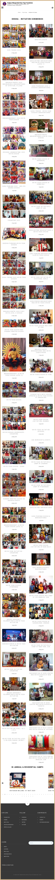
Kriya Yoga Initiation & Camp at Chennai (41, 462)
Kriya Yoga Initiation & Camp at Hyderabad (41, 486)
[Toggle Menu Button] (2, 7)
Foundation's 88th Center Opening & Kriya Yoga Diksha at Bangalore (41, 396)
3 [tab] (7, 794)
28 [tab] (28, 796)
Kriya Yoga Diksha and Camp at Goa (41, 326)
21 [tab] (45, 794)
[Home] (4, 3)
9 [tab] (20, 794)
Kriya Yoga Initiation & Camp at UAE (41, 207)
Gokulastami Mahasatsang (41, 507)
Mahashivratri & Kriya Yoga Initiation (14, 644)
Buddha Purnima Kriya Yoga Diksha (14, 244)
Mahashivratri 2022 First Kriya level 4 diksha (14, 312)
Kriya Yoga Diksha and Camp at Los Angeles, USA (41, 596)
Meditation (6, 856)
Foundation (7, 817)
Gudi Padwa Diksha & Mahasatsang (41, 568)
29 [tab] (30, 796)
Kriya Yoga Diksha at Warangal (41, 159)
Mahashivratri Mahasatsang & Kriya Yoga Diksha (41, 136)
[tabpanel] (27, 783)
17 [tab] (37, 794)
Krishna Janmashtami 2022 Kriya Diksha (14, 153)
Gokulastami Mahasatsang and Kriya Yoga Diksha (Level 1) (41, 62)
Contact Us (42, 817)
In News (5, 819)
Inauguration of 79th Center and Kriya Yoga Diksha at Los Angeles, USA (41, 758)
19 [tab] (41, 794)
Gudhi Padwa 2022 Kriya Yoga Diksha (14, 278)
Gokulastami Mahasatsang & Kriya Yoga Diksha (41, 230)
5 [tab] (11, 794)
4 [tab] (9, 794)
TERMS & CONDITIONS (7, 865)
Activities (6, 849)
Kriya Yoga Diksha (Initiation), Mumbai (41, 420)
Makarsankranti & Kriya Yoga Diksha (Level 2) (14, 374)
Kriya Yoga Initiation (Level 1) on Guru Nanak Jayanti (14, 739)
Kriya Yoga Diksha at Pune (41, 374)
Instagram (24, 819)
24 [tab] (52, 794)
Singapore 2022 (14, 220)
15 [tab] (33, 794)
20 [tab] (43, 794)
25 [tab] (22, 796)
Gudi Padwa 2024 (14, 50)
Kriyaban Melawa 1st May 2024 (22, 790)
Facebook (24, 817)
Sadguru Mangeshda (8, 824)
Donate (41, 819)
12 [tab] (26, 794)
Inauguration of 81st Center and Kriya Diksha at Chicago (41, 728)
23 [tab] (50, 794)
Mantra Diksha (41, 39)
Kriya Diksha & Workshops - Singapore (14, 433)
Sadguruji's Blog (8, 854)
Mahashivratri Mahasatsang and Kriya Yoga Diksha (41, 351)
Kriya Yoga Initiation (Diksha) (41, 430)
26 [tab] (24, 796)
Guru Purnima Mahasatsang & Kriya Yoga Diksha (41, 254)
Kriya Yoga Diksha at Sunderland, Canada (41, 622)
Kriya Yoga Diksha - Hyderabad (14, 586)
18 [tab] (39, 794)
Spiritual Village (7, 827)
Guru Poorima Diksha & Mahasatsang (41, 517)
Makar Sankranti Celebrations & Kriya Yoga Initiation (14, 621)
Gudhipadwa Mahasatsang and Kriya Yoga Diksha (41, 302)
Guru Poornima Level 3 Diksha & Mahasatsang (41, 86)
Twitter (23, 822)
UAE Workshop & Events (41, 440)
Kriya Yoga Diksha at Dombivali (41, 183)
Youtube (24, 824)
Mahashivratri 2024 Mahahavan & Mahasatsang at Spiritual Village (14, 84)
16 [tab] (35, 794)
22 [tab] (48, 794)
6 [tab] (13, 794)
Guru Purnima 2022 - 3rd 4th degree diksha (14, 187)
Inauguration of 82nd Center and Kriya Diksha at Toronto (41, 704)
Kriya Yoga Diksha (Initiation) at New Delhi (41, 546)
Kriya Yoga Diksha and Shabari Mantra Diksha (14, 330)
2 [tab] (5, 794)
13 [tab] (28, 794)
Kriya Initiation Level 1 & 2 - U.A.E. (14, 729)
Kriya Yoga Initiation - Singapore (14, 552)
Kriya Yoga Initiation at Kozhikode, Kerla (41, 278)
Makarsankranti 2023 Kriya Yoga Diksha (14, 119)
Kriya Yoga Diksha (14, 400)
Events (5, 846)
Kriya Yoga (6, 822)
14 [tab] (30, 794)
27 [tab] (26, 796)
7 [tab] (15, 794)
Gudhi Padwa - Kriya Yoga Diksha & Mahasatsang (41, 111)
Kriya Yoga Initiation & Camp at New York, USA (41, 646)
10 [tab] (22, 794)
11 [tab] (24, 794)
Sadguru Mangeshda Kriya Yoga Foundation (20, 3)
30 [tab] (33, 796)
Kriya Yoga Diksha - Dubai (14, 466)
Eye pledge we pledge (44, 822)
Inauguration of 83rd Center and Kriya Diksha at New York (41, 674)
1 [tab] (3, 794)
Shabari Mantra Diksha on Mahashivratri (14, 499)
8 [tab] (18, 794)
